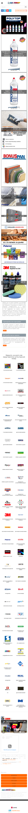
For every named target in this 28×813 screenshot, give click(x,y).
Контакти (14, 783)
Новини (14, 778)
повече (4, 330)
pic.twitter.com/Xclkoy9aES (9, 759)
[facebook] (2, 10)
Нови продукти (14, 780)
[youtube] (7, 10)
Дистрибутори (14, 775)
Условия (14, 786)
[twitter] (5, 10)
